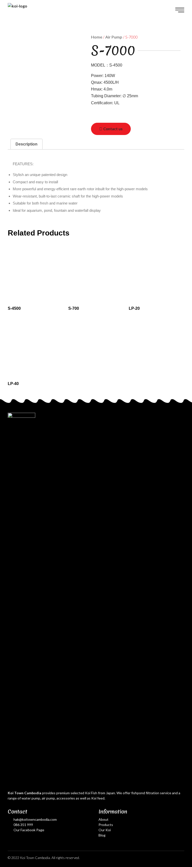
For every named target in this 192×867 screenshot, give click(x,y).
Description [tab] (27, 144)
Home (96, 36)
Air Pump (113, 36)
